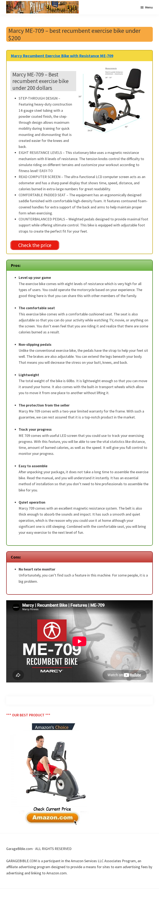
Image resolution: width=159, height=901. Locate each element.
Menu (149, 7)
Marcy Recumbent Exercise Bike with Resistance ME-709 (62, 55)
